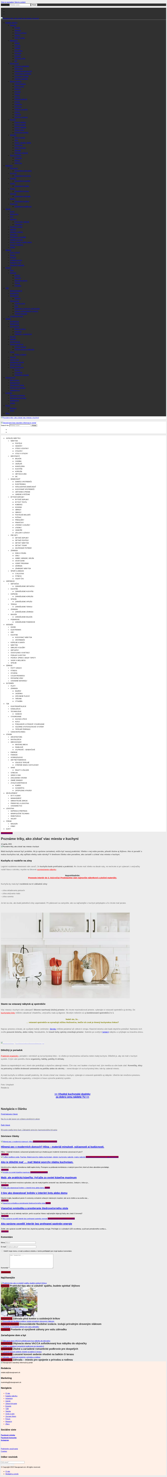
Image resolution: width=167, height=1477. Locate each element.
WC (16, 61)
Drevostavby (15, 326)
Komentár (5, 1268)
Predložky (18, 104)
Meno (3, 1242)
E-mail (3, 1247)
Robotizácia (14, 400)
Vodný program (20, 148)
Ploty (12, 270)
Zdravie (8, 250)
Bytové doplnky (15, 81)
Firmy (12, 411)
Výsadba (18, 286)
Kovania (18, 92)
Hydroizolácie (15, 342)
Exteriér (8, 268)
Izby (11, 217)
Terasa (12, 189)
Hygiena (13, 257)
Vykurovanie (14, 301)
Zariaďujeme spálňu (22, 186)
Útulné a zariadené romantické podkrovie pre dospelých (45, 1348)
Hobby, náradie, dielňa (23, 143)
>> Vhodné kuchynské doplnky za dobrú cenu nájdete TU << (72, 1095)
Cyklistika (18, 158)
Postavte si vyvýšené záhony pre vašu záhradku (39, 1329)
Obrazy (17, 94)
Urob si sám (14, 360)
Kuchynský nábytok (22, 222)
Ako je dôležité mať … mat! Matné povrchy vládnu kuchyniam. (37, 1162)
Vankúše (18, 115)
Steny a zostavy (21, 33)
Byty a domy (14, 380)
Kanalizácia (14, 293)
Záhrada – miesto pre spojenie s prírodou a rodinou (43, 1359)
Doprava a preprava (17, 395)
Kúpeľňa (18, 56)
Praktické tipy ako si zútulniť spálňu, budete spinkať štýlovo (45, 1285)
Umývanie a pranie (22, 76)
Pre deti (13, 120)
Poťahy (17, 102)
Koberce (18, 89)
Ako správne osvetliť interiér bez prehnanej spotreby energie (36, 1223)
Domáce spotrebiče (22, 66)
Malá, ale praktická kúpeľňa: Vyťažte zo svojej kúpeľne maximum (39, 1177)
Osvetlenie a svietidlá (18, 237)
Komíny (17, 370)
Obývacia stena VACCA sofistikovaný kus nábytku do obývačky (50, 1343)
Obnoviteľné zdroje (17, 385)
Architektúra (14, 321)
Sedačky (18, 30)
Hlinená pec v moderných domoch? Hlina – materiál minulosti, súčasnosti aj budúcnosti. (52, 1146)
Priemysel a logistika (17, 388)
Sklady (12, 403)
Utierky (17, 112)
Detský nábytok (20, 127)
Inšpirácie (9, 166)
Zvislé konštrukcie (17, 367)
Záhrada (13, 135)
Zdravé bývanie (11, 1403)
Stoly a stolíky (20, 38)
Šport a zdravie (15, 155)
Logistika (8, 393)
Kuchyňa (18, 53)
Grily (16, 140)
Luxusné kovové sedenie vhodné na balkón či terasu (43, 1354)
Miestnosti (14, 41)
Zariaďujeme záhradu (22, 196)
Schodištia (18, 372)
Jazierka (18, 278)
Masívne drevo (20, 329)
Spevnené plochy (21, 281)
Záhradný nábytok (21, 153)
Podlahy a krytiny (16, 240)
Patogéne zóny (15, 263)
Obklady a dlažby (16, 232)
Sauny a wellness (16, 245)
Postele (17, 28)
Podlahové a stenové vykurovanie (27, 309)
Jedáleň (17, 48)
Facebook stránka (8, 1435)
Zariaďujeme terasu (22, 191)
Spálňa (12, 183)
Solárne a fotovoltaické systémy (26, 311)
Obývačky (14, 235)
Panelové (18, 332)
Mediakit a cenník (12, 1474)
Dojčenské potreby (22, 132)
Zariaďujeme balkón (22, 201)
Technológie (14, 296)
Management (15, 383)
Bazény (17, 275)
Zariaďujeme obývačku (23, 171)
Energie (13, 337)
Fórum (7, 406)
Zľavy (7, 413)
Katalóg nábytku (11, 23)
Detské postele (20, 125)
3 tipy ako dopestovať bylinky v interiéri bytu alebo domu (34, 1193)
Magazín (13, 408)
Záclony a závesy (21, 117)
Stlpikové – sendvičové (23, 334)
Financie (13, 339)
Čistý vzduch (15, 252)
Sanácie (18, 298)
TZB (7, 288)
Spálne (12, 247)
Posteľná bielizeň (21, 99)
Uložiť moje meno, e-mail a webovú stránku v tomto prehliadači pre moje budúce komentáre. (38, 1251)
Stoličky (17, 35)
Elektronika (19, 69)
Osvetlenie (18, 145)
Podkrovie (13, 204)
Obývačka (14, 168)
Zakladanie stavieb (17, 362)
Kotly (16, 306)
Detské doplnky (20, 122)
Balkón (17, 43)
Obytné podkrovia (16, 344)
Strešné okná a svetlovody (24, 349)
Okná (12, 352)
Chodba (17, 46)
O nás (7, 1393)
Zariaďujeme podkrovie (23, 206)
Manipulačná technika (18, 398)
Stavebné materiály (17, 265)
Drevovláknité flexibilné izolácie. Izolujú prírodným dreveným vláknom (60, 1324)
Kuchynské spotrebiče (23, 74)
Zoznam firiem (10, 1416)
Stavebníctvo (15, 390)
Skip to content (19, 2)
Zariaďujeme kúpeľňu (22, 181)
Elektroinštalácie (16, 291)
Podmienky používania (9, 1449)
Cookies (4, 1451)
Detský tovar (19, 130)
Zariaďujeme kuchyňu (23, 176)
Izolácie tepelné (20, 347)
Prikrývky (18, 107)
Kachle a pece (20, 303)
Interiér (8, 209)
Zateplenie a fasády (22, 375)
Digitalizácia (14, 324)
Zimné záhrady (15, 365)
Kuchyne (13, 219)
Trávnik (17, 283)
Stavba (8, 319)
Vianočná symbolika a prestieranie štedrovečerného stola (34, 1208)
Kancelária (18, 51)
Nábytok (13, 25)
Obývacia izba (20, 58)
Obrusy (17, 97)
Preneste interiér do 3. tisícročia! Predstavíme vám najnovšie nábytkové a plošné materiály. (72, 878)
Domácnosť (14, 63)
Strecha (13, 357)
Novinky (56, 1219)
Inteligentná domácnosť (23, 71)
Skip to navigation (7, 2)
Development (10, 378)
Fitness (17, 160)
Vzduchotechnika (16, 316)
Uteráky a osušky (21, 109)
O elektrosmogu (16, 260)
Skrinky (53, 1029)
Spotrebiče (18, 224)
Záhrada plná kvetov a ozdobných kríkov (36, 1318)
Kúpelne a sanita (16, 227)
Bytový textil (19, 86)
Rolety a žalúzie (20, 354)
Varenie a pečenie (21, 79)
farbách (105, 1032)
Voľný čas (18, 163)
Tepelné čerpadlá (21, 314)
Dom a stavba (20, 138)
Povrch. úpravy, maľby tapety (21, 242)
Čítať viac (5, 1154)
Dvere (12, 212)
